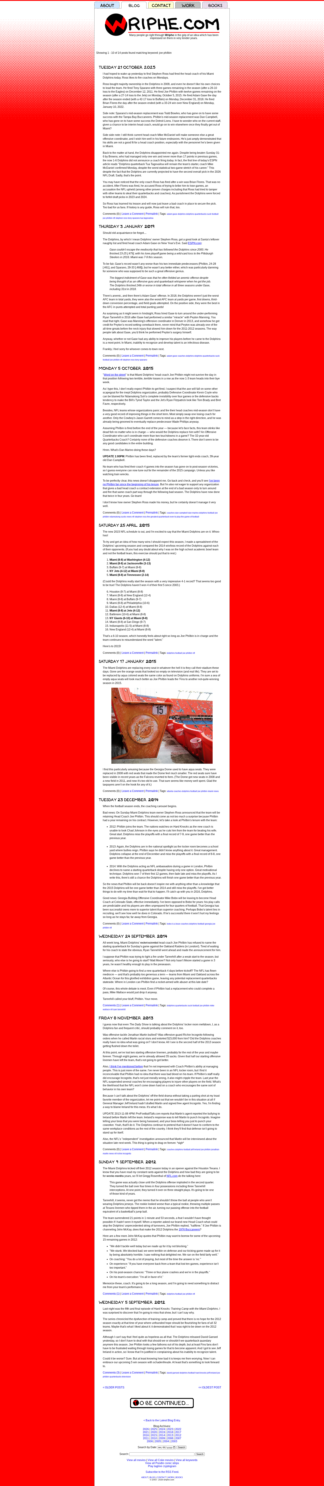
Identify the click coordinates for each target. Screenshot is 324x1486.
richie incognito (124, 1153)
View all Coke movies (161, 1460)
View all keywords (186, 1460)
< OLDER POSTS (113, 1387)
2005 (158, 1441)
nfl (114, 218)
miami (210, 791)
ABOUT (144, 1477)
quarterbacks (116, 1377)
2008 (170, 1438)
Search (181, 1447)
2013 (170, 1435)
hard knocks (201, 1373)
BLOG (152, 1477)
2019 (162, 1432)
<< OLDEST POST (209, 1387)
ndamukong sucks (118, 517)
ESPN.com (194, 243)
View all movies (136, 1460)
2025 (154, 1429)
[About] (107, 5)
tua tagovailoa (146, 218)
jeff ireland (195, 1149)
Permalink (152, 213)
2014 (162, 1435)
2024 (162, 1429)
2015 (154, 1435)
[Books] (215, 5)
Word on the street (115, 374)
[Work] (188, 5)
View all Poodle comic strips (162, 1463)
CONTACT (161, 1477)
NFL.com (172, 1176)
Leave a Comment (133, 213)
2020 (154, 1432)
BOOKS (179, 1477)
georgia (208, 924)
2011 (146, 1438)
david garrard (173, 1373)
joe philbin (107, 218)
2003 (174, 1441)
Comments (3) (111, 1372)
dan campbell (181, 513)
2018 (170, 1432)
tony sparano (134, 218)
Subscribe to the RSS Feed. (162, 1471)
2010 (154, 1438)
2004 (166, 1441)
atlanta (170, 791)
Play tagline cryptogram (162, 1466)
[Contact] (161, 5)
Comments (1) (111, 1005)
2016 (146, 1435)
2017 (178, 1432)
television (126, 1377)
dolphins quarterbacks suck (198, 214)
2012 (178, 1435)
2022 (178, 1429)
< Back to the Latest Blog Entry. (162, 1420)
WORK (171, 1477)
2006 (150, 1441)
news (129, 517)
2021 (146, 1432)
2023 (170, 1429)
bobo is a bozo (173, 924)
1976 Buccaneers (189, 1229)
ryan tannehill (119, 1009)
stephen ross (121, 218)
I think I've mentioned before (126, 1066)
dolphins (182, 214)
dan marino (193, 513)
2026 (146, 1429)
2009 (162, 1438)
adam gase (172, 214)
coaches (181, 356)
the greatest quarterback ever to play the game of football (173, 517)
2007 (178, 1438)
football (215, 214)
